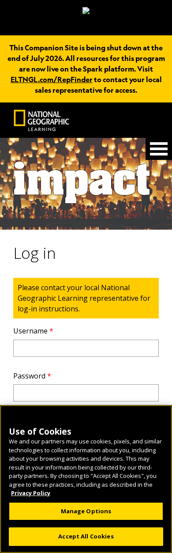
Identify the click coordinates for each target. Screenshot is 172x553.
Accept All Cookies (85, 536)
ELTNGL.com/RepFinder (52, 79)
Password (32, 376)
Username (33, 331)
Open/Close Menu (159, 149)
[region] (86, 479)
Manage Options (86, 511)
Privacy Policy (30, 493)
